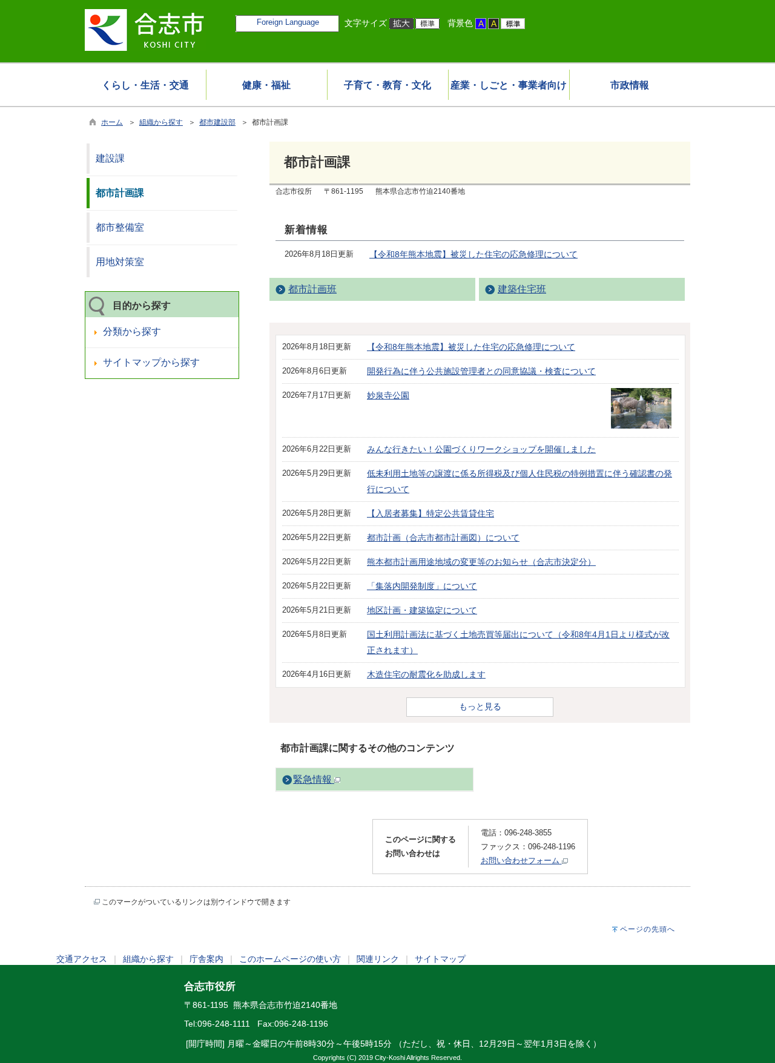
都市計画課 (120, 193)
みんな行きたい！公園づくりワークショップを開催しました (481, 449)
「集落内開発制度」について (422, 586)
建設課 (110, 158)
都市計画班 (312, 289)
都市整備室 (120, 227)
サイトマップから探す (151, 362)
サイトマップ (440, 959)
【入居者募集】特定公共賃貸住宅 (430, 513)
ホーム (112, 122)
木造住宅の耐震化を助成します (426, 674)
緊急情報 (313, 779)
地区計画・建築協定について (422, 610)
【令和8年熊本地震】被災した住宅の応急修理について (473, 254)
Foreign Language (288, 22)
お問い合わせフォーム (521, 860)
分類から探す (132, 331)
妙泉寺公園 (388, 395)
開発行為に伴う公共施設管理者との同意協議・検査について (481, 371)
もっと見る (480, 706)
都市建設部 (217, 122)
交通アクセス (81, 959)
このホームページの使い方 (290, 959)
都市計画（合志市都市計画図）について (443, 537)
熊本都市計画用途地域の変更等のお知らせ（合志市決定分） (481, 562)
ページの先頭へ (647, 929)
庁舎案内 (206, 959)
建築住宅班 (522, 289)
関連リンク (378, 959)
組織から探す (161, 122)
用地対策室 (120, 262)
